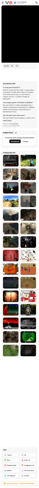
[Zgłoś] (17, 66)
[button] (7, 120)
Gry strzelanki (14, 123)
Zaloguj (25, 141)
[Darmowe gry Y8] (9, 2)
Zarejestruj (15, 141)
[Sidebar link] (3, 3)
